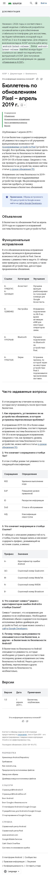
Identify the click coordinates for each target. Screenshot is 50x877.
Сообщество (31, 857)
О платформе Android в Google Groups (19, 807)
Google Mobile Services (12, 839)
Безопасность (31, 74)
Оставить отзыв (33, 866)
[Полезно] (37, 79)
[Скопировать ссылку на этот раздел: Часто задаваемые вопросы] (4, 396)
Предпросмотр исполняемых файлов (18, 770)
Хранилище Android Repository (15, 757)
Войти (44, 3)
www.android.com (10, 835)
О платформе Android (12, 857)
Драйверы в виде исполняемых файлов (19, 778)
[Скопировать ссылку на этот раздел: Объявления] (24, 216)
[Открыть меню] (4, 3)
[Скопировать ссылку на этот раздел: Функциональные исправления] (26, 244)
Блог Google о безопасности (14, 802)
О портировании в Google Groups (16, 815)
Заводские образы (10, 774)
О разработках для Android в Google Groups (21, 811)
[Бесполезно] (41, 79)
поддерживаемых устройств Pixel (19, 147)
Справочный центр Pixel (12, 830)
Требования (7, 761)
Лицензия (31, 862)
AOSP (4, 74)
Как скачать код (9, 766)
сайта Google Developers (14, 628)
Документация (11, 11)
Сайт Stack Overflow (11, 843)
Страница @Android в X (12, 790)
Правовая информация (14, 862)
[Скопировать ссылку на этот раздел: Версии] (16, 682)
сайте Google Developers (30, 203)
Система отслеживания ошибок (16, 847)
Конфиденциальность (13, 866)
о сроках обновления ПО (22, 169)
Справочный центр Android (14, 826)
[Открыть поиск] (31, 3)
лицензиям (22, 734)
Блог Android (7, 798)
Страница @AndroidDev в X (14, 794)
